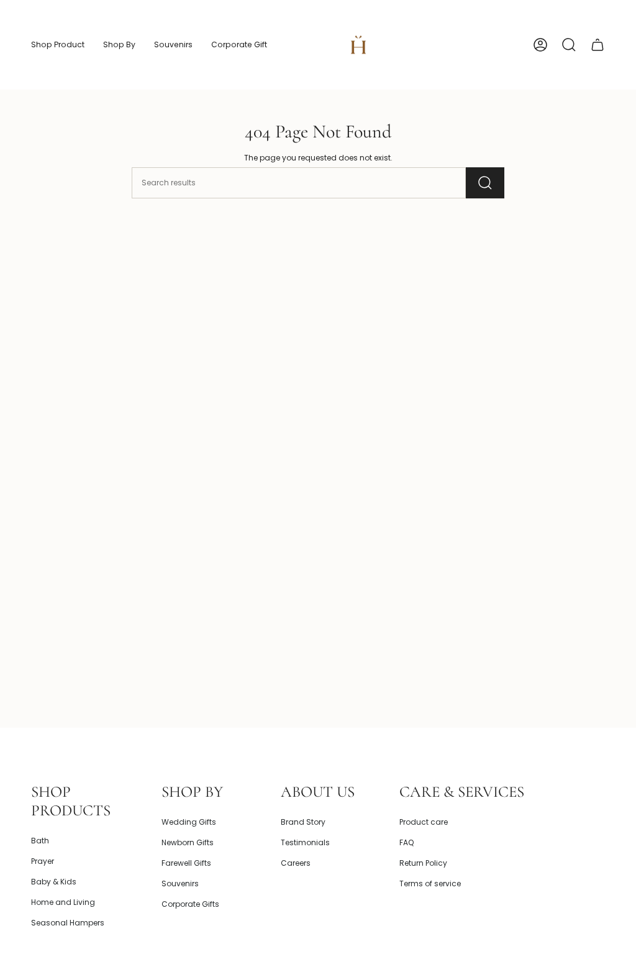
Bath (40, 840)
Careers (296, 863)
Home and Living (63, 902)
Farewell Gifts (186, 863)
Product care (423, 822)
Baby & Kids (53, 881)
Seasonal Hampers (67, 922)
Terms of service (430, 883)
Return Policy (423, 863)
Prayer (42, 861)
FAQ (406, 842)
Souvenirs (180, 883)
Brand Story (303, 822)
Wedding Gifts (188, 822)
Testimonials (305, 842)
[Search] (485, 182)
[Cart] (597, 44)
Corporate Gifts (190, 904)
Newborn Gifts (187, 842)
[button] (58, 44)
